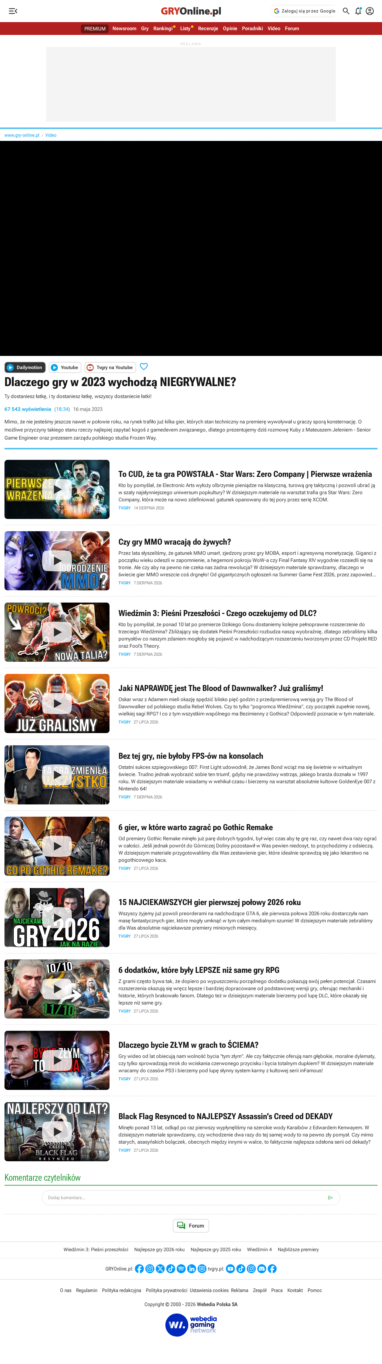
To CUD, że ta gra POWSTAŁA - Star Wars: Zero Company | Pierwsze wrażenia (191, 489)
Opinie (230, 28)
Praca (277, 1290)
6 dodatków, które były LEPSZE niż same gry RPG (191, 988)
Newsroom (124, 28)
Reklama (239, 1290)
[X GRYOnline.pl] (160, 1268)
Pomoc (315, 1290)
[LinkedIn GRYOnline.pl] (191, 1268)
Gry (145, 28)
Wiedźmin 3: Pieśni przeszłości (96, 1249)
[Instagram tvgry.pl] (251, 1268)
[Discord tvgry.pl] (261, 1268)
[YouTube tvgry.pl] (230, 1268)
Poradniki (252, 28)
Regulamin (86, 1290)
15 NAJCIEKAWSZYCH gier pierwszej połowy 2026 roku (191, 917)
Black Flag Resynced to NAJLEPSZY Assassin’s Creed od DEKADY (191, 1131)
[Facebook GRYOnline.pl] (139, 1268)
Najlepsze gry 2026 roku (159, 1249)
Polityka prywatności (166, 1290)
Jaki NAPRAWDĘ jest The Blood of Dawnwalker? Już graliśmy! (191, 703)
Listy (185, 28)
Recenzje (208, 28)
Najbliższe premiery (298, 1249)
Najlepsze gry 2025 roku (216, 1249)
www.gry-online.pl (21, 135)
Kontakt (295, 1290)
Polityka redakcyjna (121, 1290)
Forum (292, 28)
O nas (65, 1290)
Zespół (260, 1290)
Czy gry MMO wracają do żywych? (191, 560)
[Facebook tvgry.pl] (272, 1268)
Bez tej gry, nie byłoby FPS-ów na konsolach (191, 774)
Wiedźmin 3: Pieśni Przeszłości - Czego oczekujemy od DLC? (191, 632)
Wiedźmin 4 (259, 1249)
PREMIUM (95, 29)
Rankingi (162, 28)
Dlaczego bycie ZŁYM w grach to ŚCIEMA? (191, 1060)
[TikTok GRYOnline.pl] (170, 1268)
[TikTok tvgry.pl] (240, 1268)
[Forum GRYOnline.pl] (202, 1268)
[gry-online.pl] (191, 11)
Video (274, 28)
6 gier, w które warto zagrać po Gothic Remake (191, 846)
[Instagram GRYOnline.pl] (149, 1268)
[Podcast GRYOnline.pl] (181, 1268)
